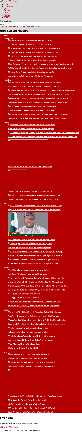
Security (7, 16)
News (6, 12)
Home (6, 4)
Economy (7, 10)
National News (9, 6)
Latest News (8, 8)
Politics (6, 14)
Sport (6, 18)
